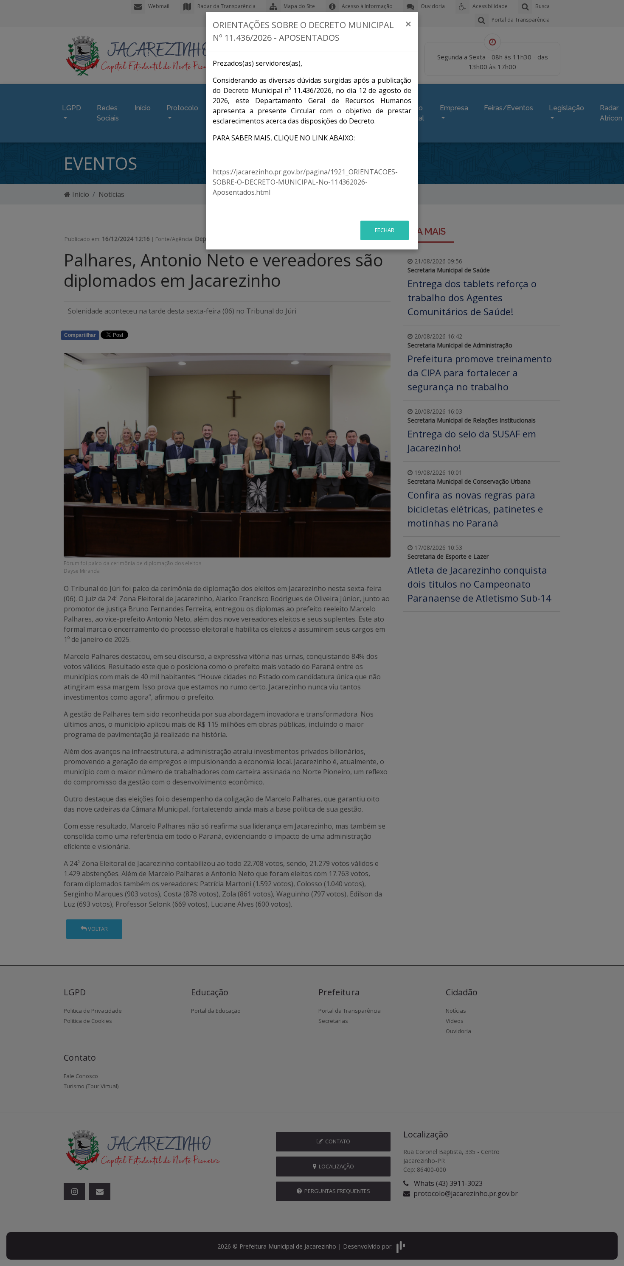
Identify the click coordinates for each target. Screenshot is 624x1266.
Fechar (384, 230)
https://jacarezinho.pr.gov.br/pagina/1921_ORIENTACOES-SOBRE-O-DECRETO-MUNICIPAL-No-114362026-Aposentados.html (305, 182)
